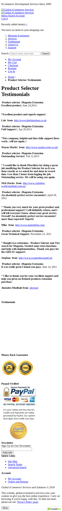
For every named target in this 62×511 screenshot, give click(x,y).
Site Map (12, 461)
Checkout (13, 65)
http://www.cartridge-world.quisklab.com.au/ (23, 185)
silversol (34, 287)
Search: (5, 53)
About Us (13, 44)
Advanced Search (17, 467)
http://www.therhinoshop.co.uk (30, 120)
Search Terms (15, 464)
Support (12, 47)
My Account (14, 59)
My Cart (12, 62)
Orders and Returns (18, 481)
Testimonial (14, 41)
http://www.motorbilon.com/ (30, 225)
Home (11, 77)
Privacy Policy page (27, 502)
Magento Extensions (18, 35)
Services (12, 38)
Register (12, 68)
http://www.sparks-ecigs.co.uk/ (42, 147)
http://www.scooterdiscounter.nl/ (35, 257)
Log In (11, 71)
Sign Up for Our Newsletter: (16, 445)
